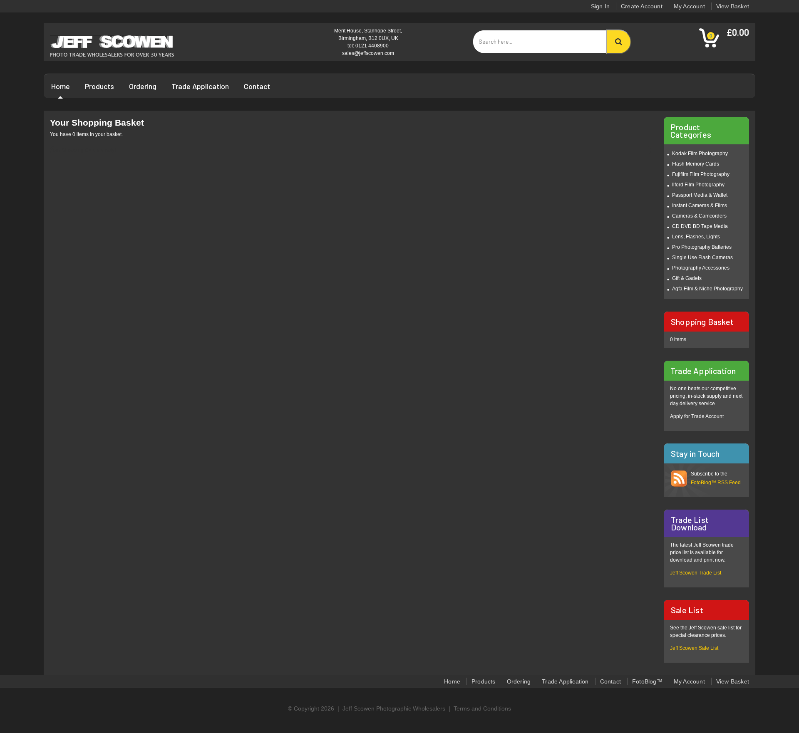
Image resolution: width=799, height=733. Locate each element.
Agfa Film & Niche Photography (707, 289)
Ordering (142, 86)
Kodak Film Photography (700, 153)
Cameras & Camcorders (699, 216)
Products (99, 86)
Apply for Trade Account (697, 416)
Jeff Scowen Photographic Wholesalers (393, 708)
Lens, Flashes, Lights (696, 237)
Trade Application (200, 86)
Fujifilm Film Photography (701, 174)
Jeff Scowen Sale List (694, 648)
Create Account (642, 6)
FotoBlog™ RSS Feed (716, 482)
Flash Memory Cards (695, 164)
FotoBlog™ (647, 681)
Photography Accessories (701, 268)
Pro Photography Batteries (702, 247)
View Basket (732, 6)
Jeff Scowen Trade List (695, 573)
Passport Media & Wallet (699, 195)
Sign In (600, 6)
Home (60, 86)
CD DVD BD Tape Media (700, 226)
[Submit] (618, 42)
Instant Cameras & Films (699, 205)
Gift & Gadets (687, 278)
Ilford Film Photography (698, 185)
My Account (689, 6)
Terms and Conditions (482, 708)
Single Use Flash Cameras (702, 257)
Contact (257, 86)
